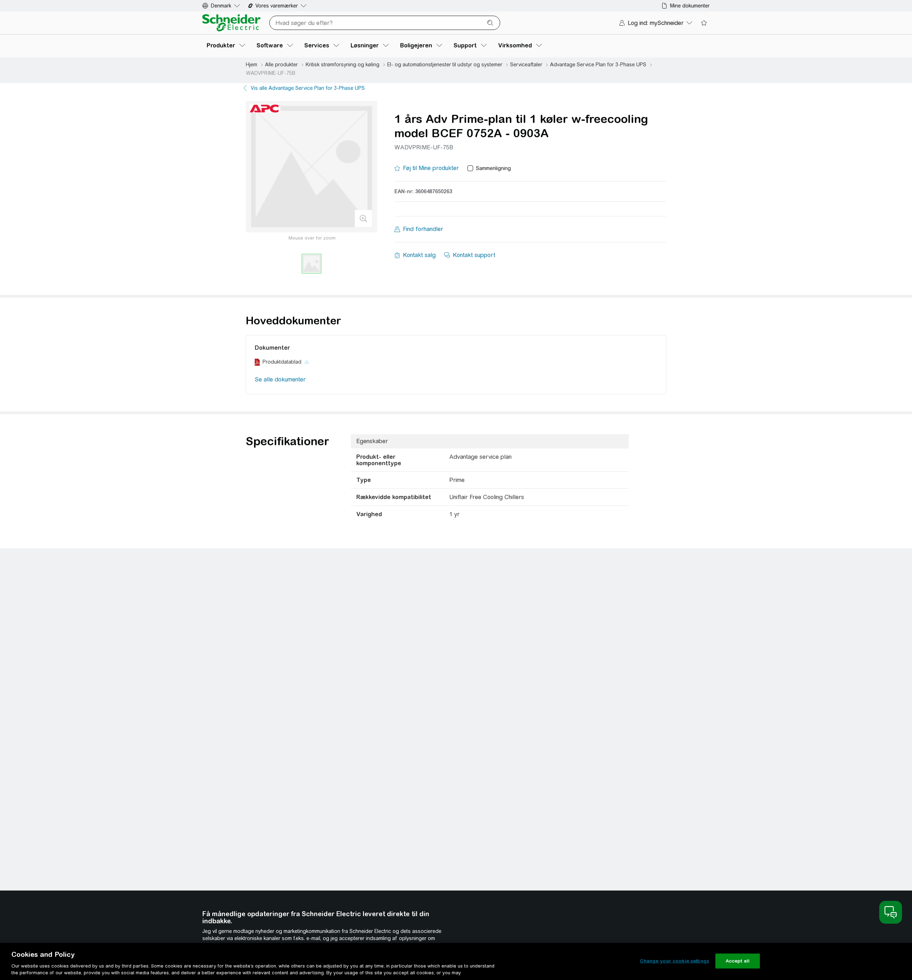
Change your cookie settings (674, 961)
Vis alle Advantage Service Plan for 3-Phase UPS (308, 88)
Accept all (738, 961)
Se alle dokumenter (280, 379)
